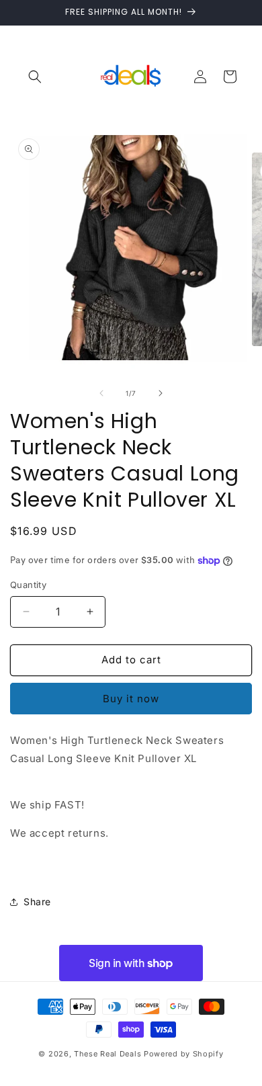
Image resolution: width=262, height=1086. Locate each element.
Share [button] (37, 901)
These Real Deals (107, 1053)
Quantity (28, 584)
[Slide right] (160, 393)
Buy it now (131, 698)
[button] (35, 76)
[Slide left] (101, 393)
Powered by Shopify (184, 1053)
